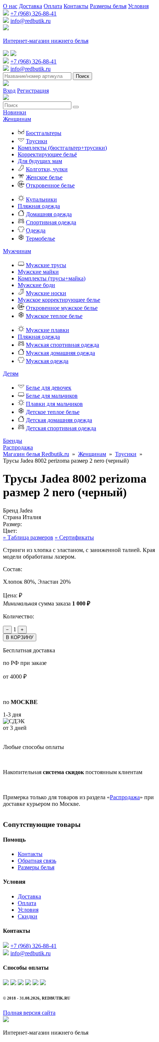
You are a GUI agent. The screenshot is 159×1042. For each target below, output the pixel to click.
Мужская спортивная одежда (62, 345)
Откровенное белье (50, 185)
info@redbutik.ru (30, 21)
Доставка (30, 6)
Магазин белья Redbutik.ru (36, 454)
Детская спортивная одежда (61, 428)
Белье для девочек (48, 387)
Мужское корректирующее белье (59, 300)
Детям (10, 373)
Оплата (53, 6)
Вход (9, 90)
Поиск (82, 76)
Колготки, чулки (47, 169)
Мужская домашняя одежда (60, 353)
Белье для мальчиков (52, 396)
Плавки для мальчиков (54, 404)
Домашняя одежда (49, 214)
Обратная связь (37, 861)
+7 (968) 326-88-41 (33, 13)
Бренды (12, 441)
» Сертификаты (74, 537)
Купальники (41, 199)
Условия (138, 6)
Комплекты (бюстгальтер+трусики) (62, 148)
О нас (10, 6)
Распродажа (18, 447)
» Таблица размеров (28, 537)
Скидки (27, 916)
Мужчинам (17, 251)
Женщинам (17, 119)
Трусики (36, 141)
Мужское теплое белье (54, 316)
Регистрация (33, 90)
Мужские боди (36, 285)
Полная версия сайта (29, 1013)
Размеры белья (108, 6)
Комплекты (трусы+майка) (51, 278)
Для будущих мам (40, 161)
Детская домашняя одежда (59, 420)
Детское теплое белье (53, 412)
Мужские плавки (47, 330)
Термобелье (40, 238)
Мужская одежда (47, 361)
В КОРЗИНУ (19, 637)
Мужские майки (38, 272)
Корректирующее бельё (47, 154)
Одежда (35, 230)
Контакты (76, 6)
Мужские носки (46, 293)
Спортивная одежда (51, 222)
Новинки (14, 112)
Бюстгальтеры (43, 133)
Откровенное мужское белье (62, 308)
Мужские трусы (46, 265)
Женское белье (44, 177)
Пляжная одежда (39, 206)
